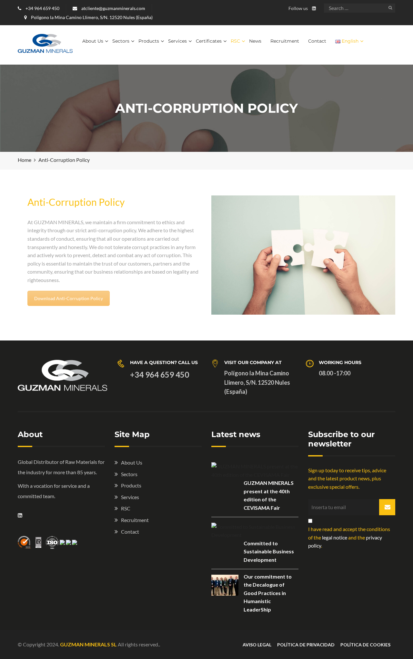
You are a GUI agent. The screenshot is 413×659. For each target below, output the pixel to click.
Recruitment (284, 41)
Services (177, 41)
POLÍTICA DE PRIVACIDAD (306, 644)
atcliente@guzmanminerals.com (112, 8)
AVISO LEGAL (257, 644)
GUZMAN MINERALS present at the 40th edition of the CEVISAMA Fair (269, 495)
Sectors (120, 41)
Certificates (209, 41)
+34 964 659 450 (42, 8)
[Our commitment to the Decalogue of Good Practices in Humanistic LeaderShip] (224, 585)
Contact (317, 41)
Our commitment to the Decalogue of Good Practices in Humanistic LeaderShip (268, 592)
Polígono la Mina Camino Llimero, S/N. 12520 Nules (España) (91, 17)
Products (148, 41)
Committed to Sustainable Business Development (269, 551)
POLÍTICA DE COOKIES (365, 644)
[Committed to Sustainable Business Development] (254, 531)
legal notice (334, 537)
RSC (235, 41)
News (255, 41)
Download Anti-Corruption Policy (68, 298)
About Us (92, 41)
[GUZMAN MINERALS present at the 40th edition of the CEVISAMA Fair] (254, 470)
